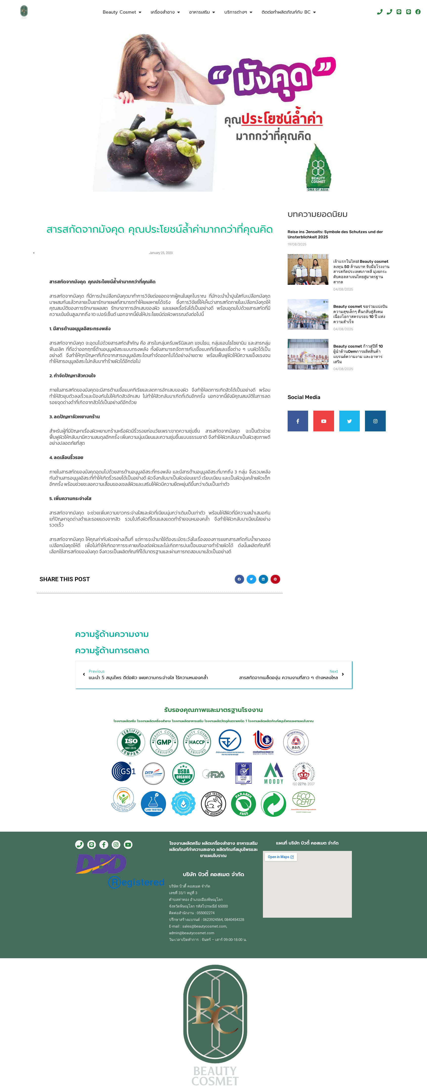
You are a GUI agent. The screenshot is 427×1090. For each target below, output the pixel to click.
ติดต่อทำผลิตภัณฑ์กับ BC (286, 12)
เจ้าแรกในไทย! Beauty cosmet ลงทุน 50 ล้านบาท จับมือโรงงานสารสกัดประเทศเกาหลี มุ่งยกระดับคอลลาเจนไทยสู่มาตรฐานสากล (361, 271)
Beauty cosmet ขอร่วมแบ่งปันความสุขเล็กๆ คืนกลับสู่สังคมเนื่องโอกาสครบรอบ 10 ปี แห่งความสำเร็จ (360, 314)
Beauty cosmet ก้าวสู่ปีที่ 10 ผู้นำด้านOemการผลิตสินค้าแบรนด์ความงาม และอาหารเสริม (358, 354)
